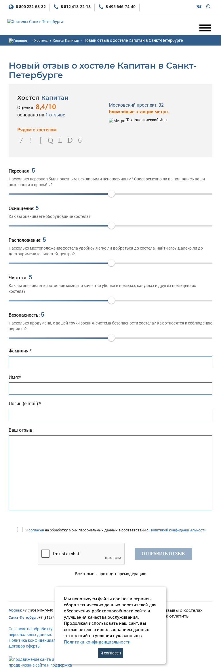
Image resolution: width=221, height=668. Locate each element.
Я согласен (110, 653)
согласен (36, 530)
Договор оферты (25, 646)
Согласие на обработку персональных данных (30, 631)
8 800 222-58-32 (30, 6)
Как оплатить (174, 616)
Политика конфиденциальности (39, 640)
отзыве (55, 115)
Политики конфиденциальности (97, 642)
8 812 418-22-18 (75, 6)
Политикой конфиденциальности (177, 530)
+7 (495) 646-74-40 (31, 610)
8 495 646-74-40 (120, 6)
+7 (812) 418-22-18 (39, 617)
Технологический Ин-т (146, 119)
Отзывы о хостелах (182, 610)
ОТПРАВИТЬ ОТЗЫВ (163, 553)
